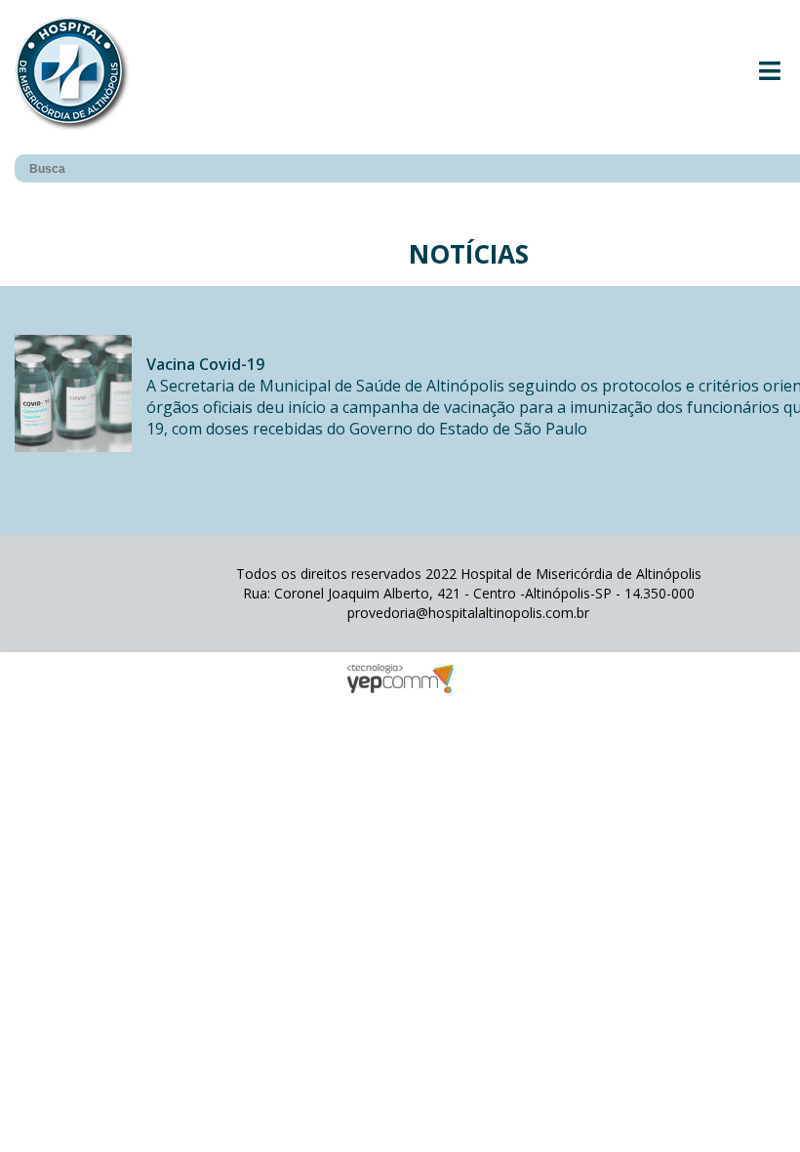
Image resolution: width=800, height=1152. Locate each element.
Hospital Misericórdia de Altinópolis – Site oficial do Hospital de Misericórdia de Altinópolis (72, 72)
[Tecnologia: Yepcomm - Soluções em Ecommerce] (400, 688)
